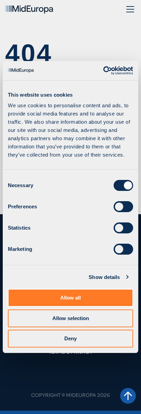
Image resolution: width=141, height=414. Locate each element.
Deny (70, 338)
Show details (104, 277)
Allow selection (70, 318)
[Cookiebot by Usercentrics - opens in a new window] (103, 70)
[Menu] (130, 9)
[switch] (123, 206)
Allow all (70, 298)
